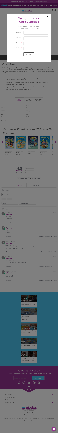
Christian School (34, 28)
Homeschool (24, 28)
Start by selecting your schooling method (29, 26)
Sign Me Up (29, 54)
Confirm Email (17, 48)
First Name (18, 32)
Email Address (17, 42)
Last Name (18, 37)
